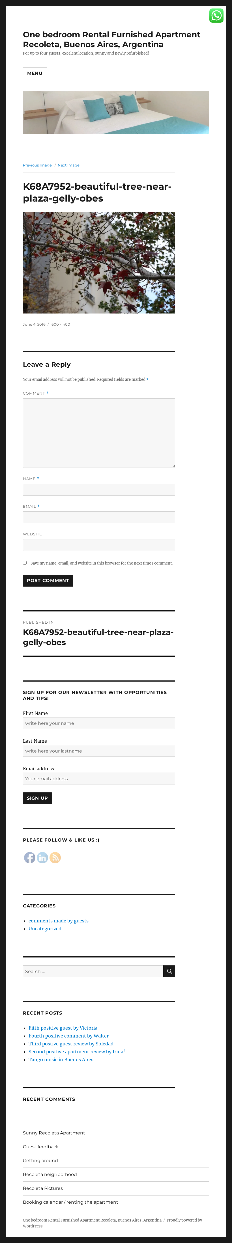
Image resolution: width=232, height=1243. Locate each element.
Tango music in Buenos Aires (61, 1059)
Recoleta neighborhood (50, 1174)
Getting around (40, 1160)
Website (32, 534)
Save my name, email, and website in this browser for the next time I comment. (102, 563)
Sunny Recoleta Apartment (54, 1133)
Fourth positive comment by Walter (69, 1036)
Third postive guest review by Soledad (71, 1044)
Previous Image (37, 165)
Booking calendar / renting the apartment (70, 1202)
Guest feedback (41, 1146)
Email (31, 506)
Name (31, 478)
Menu (35, 73)
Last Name (35, 741)
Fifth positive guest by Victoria (63, 1028)
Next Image (69, 165)
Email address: (39, 768)
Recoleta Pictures (43, 1188)
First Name (35, 713)
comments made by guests (59, 921)
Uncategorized (45, 928)
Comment (36, 393)
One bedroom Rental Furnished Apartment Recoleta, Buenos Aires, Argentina (111, 39)
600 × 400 (60, 324)
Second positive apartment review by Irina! (77, 1051)
